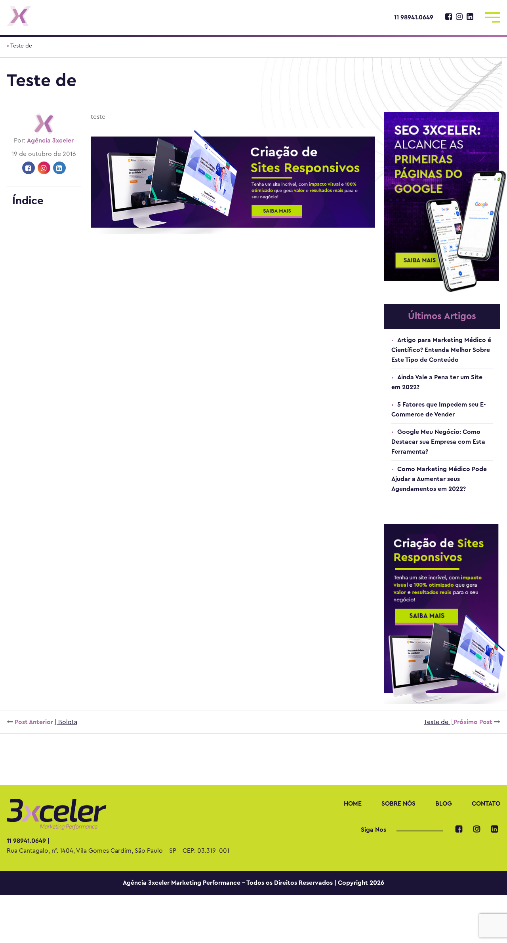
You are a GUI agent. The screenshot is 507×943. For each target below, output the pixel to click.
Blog (443, 803)
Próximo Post (459, 722)
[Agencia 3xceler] (65, 16)
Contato (486, 803)
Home (353, 803)
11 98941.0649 (413, 17)
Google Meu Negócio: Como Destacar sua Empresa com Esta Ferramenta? (438, 442)
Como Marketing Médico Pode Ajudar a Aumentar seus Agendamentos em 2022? (439, 479)
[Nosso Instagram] (459, 18)
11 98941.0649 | (28, 841)
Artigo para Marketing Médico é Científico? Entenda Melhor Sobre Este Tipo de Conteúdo (441, 350)
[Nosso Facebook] (448, 18)
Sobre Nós (398, 803)
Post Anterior (45, 722)
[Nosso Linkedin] (470, 18)
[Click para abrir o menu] (492, 16)
